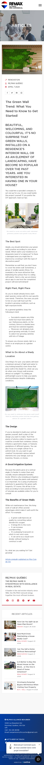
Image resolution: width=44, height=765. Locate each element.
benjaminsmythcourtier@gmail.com (23, 732)
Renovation (14, 80)
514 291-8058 (14, 730)
